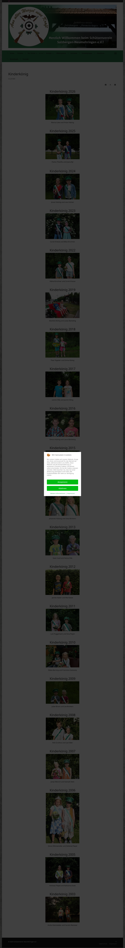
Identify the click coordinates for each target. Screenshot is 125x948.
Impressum (71, 493)
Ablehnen (63, 488)
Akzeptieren (62, 482)
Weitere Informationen (57, 493)
